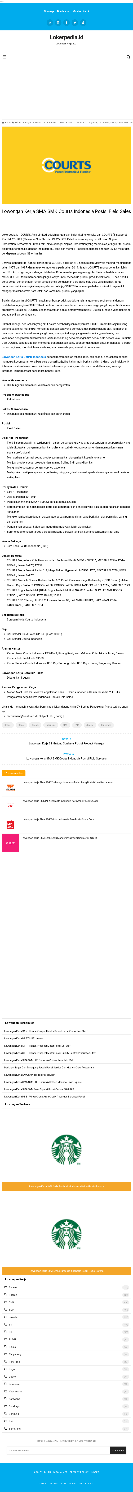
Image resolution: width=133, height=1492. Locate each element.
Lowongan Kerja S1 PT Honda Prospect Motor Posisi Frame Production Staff (45, 1031)
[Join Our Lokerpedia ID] (83, 22)
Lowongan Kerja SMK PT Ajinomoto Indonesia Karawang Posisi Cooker (60, 801)
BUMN (12, 1339)
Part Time (14, 1361)
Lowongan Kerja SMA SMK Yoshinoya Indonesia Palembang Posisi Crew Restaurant (67, 782)
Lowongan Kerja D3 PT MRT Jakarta (23, 1038)
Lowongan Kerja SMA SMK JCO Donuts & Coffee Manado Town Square (43, 1082)
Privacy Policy (79, 1472)
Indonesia (51, 725)
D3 (10, 1332)
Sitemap (49, 11)
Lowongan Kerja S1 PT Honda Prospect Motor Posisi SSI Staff (38, 1045)
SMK (77, 725)
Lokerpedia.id (66, 1483)
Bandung (14, 1413)
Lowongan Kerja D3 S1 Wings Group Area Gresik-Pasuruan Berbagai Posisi (44, 1096)
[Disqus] (66, 908)
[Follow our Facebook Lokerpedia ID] (66, 22)
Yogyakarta (15, 1391)
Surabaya (14, 1406)
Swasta (90, 725)
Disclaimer (63, 11)
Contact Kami (81, 11)
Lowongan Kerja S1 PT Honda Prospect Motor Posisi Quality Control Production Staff (50, 1053)
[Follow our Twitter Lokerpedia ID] (75, 22)
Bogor (21, 725)
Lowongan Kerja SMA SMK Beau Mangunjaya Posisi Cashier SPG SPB (59, 838)
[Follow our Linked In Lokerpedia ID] (50, 22)
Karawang (14, 1399)
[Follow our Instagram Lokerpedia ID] (58, 22)
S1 (10, 1324)
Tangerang (106, 725)
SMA (65, 725)
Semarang (15, 1428)
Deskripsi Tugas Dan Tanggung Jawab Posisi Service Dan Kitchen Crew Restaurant (49, 1067)
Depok (12, 1376)
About (38, 1472)
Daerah (35, 725)
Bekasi (8, 725)
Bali (11, 1421)
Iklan (47, 1472)
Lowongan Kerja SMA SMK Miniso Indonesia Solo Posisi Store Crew (58, 819)
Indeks (95, 1472)
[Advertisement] (66, 90)
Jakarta (13, 1317)
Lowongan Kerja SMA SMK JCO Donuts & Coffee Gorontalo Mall (38, 1060)
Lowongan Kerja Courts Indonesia (24, 357)
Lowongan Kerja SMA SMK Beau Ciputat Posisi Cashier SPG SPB (39, 1089)
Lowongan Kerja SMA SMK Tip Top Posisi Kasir (29, 1074)
